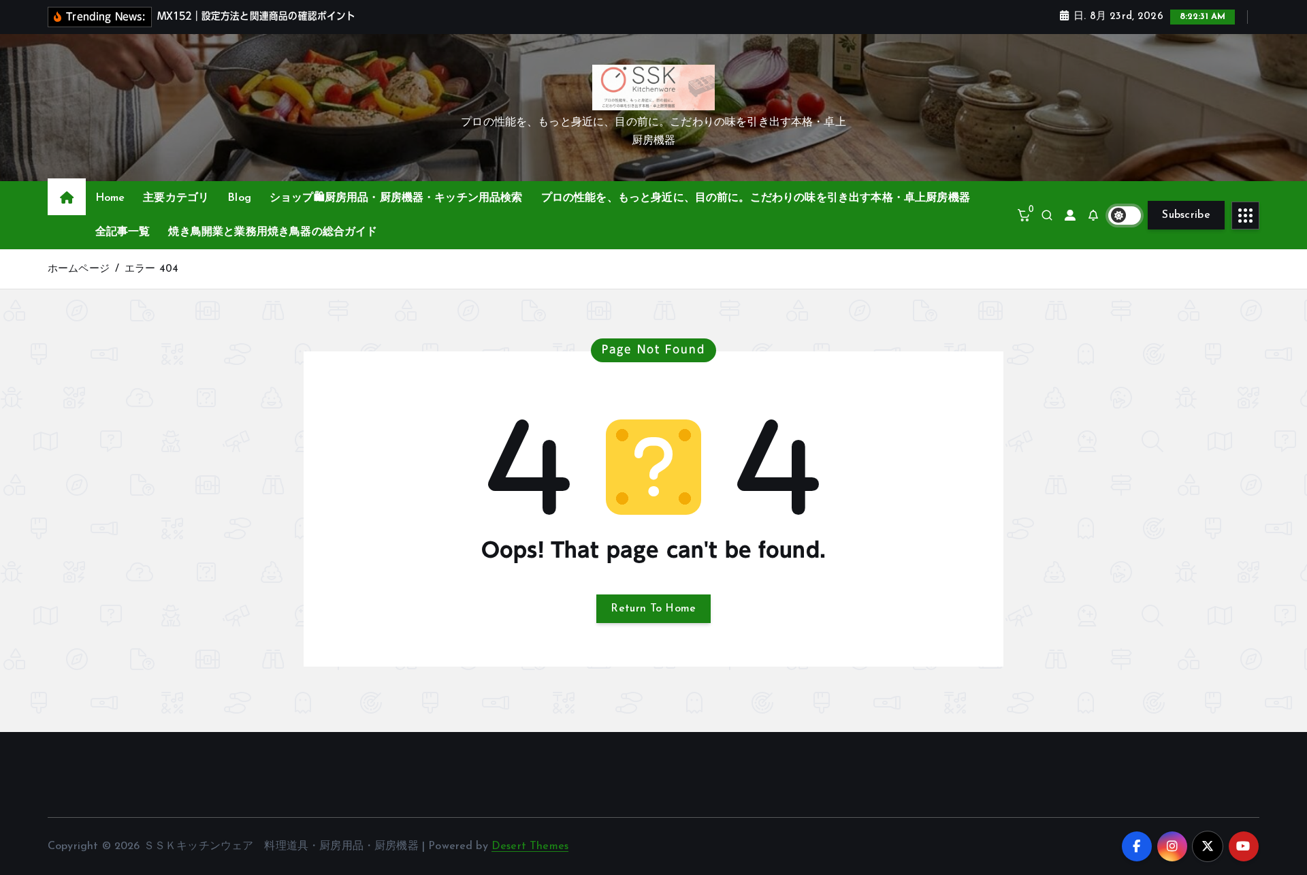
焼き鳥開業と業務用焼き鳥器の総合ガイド (272, 232)
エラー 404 (151, 269)
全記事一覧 (122, 232)
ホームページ (79, 269)
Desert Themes (529, 846)
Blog (239, 198)
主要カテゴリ (176, 198)
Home (110, 198)
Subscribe (1186, 215)
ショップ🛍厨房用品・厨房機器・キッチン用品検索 (396, 198)
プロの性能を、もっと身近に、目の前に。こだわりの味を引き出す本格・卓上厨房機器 (755, 198)
